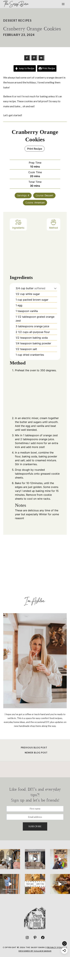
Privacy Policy (56, 947)
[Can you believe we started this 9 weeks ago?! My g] (10, 884)
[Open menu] (63, 3)
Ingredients (18, 227)
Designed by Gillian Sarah (35, 951)
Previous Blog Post (34, 747)
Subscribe (35, 826)
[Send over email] (41, 57)
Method (53, 227)
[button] (55, 288)
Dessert (10, 20)
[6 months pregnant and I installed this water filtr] (10, 859)
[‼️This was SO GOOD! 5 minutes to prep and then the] (35, 884)
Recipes (25, 20)
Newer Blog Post (36, 752)
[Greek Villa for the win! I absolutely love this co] (35, 859)
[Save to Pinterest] (34, 57)
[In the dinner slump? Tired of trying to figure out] (60, 884)
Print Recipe (48, 68)
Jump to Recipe (26, 68)
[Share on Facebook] (27, 57)
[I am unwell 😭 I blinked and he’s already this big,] (60, 859)
